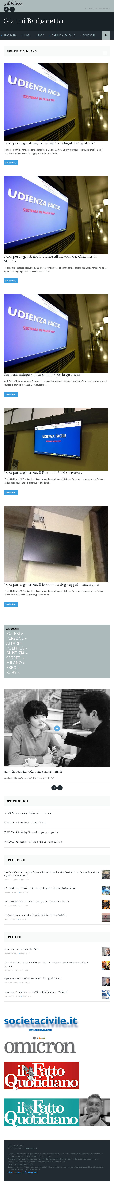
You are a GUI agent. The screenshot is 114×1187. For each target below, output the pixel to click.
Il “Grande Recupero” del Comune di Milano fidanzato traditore (40, 888)
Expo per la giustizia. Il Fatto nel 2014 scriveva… (43, 473)
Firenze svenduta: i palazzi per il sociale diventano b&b (35, 915)
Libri (27, 35)
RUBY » (13, 672)
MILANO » (15, 662)
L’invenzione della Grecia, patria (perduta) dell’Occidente (36, 901)
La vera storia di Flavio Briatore (21, 949)
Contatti (89, 35)
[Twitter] (6, 9)
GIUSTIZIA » (17, 653)
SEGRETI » (15, 657)
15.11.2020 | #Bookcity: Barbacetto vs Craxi (27, 813)
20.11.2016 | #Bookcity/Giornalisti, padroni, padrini (31, 832)
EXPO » (13, 667)
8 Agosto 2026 (11, 906)
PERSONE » (16, 638)
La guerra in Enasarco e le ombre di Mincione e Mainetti (36, 992)
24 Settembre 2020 (12, 996)
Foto (41, 35)
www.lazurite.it (31, 1148)
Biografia (10, 35)
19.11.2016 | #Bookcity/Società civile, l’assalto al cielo (33, 842)
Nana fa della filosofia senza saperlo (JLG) (33, 771)
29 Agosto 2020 (11, 953)
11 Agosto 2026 (11, 892)
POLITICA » (16, 648)
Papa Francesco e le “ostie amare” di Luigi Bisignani (32, 978)
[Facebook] (12, 9)
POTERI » (14, 633)
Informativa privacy (30, 1172)
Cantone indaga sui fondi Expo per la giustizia (42, 375)
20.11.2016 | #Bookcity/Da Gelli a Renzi (25, 822)
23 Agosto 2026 (11, 880)
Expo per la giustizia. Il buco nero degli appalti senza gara (51, 585)
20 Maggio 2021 (11, 983)
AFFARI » (14, 643)
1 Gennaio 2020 (11, 970)
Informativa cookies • (16, 1172)
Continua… (10, 163)
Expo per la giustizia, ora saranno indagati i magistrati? (49, 143)
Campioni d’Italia (63, 35)
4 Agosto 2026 (11, 919)
